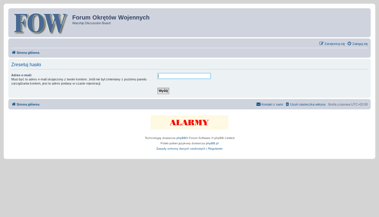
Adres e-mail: (21, 75)
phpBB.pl (212, 143)
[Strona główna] (41, 23)
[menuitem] (357, 43)
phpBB (181, 138)
